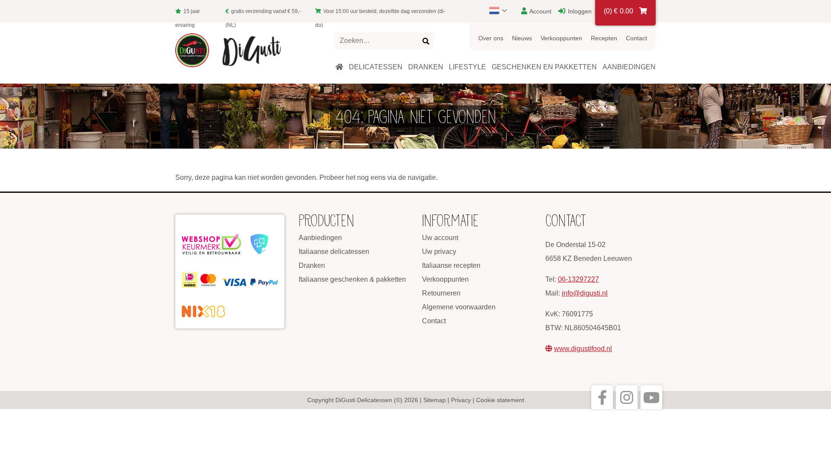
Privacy (461, 399)
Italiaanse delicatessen (334, 251)
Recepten (604, 38)
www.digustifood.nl (583, 348)
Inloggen (579, 11)
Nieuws (522, 38)
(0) (618, 11)
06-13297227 (578, 279)
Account (539, 11)
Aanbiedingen (320, 237)
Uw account (440, 237)
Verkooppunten (561, 38)
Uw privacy (439, 251)
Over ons (490, 38)
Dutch (502, 10)
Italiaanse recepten (451, 265)
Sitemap (434, 399)
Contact (636, 38)
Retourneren (441, 293)
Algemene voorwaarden (459, 307)
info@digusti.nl (585, 293)
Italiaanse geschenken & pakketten (352, 279)
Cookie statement (500, 399)
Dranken (312, 265)
